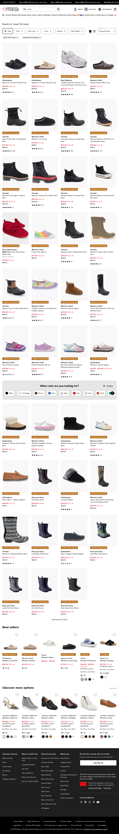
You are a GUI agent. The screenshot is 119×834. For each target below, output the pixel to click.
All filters (109, 386)
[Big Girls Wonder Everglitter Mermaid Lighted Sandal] (74, 341)
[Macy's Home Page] (10, 9)
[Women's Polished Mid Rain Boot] (15, 530)
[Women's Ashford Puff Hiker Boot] (45, 172)
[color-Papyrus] (105, 677)
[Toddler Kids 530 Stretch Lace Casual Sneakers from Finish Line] (74, 59)
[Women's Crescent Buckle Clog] (15, 59)
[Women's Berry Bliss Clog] (103, 59)
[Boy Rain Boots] (45, 584)
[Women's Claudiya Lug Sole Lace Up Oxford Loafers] (69, 703)
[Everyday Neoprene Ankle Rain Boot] (74, 115)
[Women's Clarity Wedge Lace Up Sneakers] (88, 703)
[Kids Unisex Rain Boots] (74, 584)
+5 (73, 736)
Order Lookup (6, 766)
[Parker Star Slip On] (45, 228)
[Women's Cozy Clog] (45, 115)
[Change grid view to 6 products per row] (94, 31)
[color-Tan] (50, 736)
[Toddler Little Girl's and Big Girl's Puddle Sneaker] (45, 285)
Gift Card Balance (28, 773)
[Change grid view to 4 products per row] (90, 31)
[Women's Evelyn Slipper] (30, 643)
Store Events (45, 791)
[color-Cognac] (89, 736)
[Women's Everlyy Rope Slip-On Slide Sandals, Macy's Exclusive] (108, 643)
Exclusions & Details (95, 788)
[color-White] (15, 736)
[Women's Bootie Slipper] (74, 285)
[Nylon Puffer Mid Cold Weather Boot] (15, 115)
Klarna (4, 762)
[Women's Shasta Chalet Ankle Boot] (15, 419)
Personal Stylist (46, 783)
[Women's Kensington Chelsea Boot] (15, 172)
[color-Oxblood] (62, 736)
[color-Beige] (27, 736)
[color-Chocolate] (47, 736)
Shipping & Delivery (8, 779)
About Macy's (64, 758)
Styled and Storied (66, 798)
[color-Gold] (4, 736)
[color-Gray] (23, 736)
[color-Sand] (86, 679)
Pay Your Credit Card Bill (30, 781)
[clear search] (58, 9)
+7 (34, 736)
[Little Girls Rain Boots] (15, 584)
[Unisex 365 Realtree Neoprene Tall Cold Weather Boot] (103, 476)
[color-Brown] (101, 736)
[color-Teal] (89, 679)
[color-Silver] (11, 736)
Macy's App (45, 766)
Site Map (63, 790)
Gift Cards (25, 769)
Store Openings (46, 796)
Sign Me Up (98, 763)
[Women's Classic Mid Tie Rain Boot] (103, 228)
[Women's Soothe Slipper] (103, 341)
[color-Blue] (109, 736)
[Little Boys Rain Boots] (45, 530)
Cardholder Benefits (28, 765)
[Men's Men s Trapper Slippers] (15, 476)
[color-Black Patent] (8, 736)
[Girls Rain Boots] (45, 476)
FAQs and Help (7, 758)
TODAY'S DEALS (8, 2)
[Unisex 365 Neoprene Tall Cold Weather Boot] (103, 285)
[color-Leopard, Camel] (93, 736)
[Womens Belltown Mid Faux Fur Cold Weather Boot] (103, 115)
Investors (63, 771)
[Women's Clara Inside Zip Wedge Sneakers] (30, 703)
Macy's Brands (46, 775)
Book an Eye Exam (47, 800)
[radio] (82, 679)
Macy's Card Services (29, 777)
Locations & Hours (47, 762)
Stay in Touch (45, 787)
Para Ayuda (6, 771)
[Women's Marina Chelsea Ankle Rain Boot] (103, 172)
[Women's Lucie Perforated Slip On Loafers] (108, 703)
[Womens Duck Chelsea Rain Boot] (74, 228)
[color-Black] (31, 736)
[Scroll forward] (112, 393)
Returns (4, 775)
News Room (64, 785)
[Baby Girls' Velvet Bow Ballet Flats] (15, 228)
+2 (93, 679)
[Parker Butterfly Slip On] (45, 341)
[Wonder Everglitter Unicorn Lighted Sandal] (45, 419)
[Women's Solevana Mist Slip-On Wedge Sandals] (88, 643)
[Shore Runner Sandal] (15, 341)
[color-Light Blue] (82, 679)
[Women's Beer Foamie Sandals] (49, 643)
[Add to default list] (16, 635)
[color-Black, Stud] (86, 736)
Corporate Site (65, 766)
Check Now (107, 788)
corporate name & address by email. (96, 829)
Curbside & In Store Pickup (50, 758)
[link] (15, 86)
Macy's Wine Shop (47, 779)
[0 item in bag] (115, 9)
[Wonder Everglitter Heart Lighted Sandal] (103, 419)
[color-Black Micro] (66, 736)
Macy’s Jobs (64, 781)
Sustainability (64, 794)
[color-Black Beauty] (101, 677)
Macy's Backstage (47, 771)
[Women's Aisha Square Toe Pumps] (49, 703)
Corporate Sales (65, 762)
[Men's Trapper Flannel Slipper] (74, 530)
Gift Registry (45, 808)
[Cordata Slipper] (74, 476)
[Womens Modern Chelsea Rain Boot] (74, 172)
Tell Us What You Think (48, 804)
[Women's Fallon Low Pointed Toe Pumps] (10, 703)
